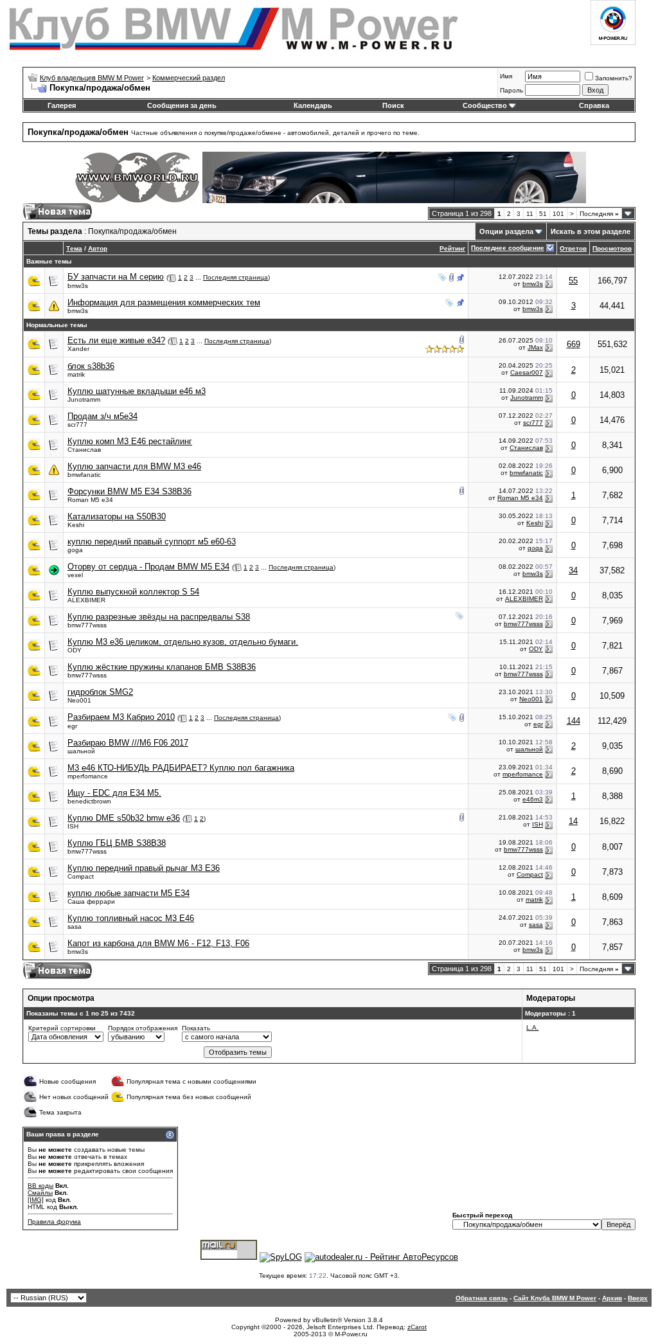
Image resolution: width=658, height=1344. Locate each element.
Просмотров (612, 248)
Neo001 (79, 700)
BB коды (40, 1185)
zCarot (417, 1327)
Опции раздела (506, 231)
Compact (80, 876)
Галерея (62, 105)
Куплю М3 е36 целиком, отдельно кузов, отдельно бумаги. (182, 642)
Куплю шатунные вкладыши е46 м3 (136, 391)
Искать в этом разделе (590, 231)
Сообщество (485, 105)
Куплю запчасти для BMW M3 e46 (134, 466)
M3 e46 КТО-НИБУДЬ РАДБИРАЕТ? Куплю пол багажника (180, 768)
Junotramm (83, 399)
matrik (76, 374)
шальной (81, 751)
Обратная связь (482, 1298)
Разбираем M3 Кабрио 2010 (121, 717)
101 (558, 213)
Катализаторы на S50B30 (116, 516)
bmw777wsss (87, 625)
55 (573, 280)
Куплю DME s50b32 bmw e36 (123, 818)
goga (75, 549)
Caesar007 (526, 372)
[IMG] (36, 1199)
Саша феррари (91, 901)
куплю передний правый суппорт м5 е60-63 (151, 541)
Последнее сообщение (507, 247)
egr (72, 726)
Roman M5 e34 (90, 499)
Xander (78, 348)
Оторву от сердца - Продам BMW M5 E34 (148, 566)
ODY (74, 650)
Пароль (511, 90)
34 (573, 570)
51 (543, 213)
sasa (74, 926)
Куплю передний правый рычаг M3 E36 (143, 868)
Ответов (573, 248)
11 (529, 213)
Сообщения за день (182, 105)
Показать (196, 1028)
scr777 (77, 424)
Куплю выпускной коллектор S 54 (133, 591)
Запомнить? (613, 78)
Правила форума (54, 1221)
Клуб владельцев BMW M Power (92, 78)
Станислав (84, 449)
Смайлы (40, 1192)
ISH (72, 826)
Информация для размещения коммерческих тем (163, 302)
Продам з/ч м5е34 (102, 416)
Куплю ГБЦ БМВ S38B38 (116, 843)
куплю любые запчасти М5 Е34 (128, 893)
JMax (535, 347)
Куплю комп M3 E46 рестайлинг (129, 441)
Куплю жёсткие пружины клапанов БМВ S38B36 (161, 667)
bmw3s (77, 285)
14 (573, 821)
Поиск (393, 105)
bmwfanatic (84, 474)
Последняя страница (235, 277)
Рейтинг (452, 248)
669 (573, 344)
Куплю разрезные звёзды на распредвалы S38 (158, 617)
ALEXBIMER (86, 600)
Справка (594, 105)
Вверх (638, 1298)
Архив (612, 1298)
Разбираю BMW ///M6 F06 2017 (127, 743)
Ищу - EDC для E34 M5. (114, 793)
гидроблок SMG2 (100, 692)
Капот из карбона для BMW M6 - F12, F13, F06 (158, 943)
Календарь (313, 105)
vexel (75, 574)
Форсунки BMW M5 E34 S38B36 (129, 491)
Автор (97, 248)
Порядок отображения (142, 1028)
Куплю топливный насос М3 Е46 (130, 918)
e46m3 (532, 799)
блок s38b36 (90, 366)
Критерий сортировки (62, 1028)
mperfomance (87, 776)
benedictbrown (89, 801)
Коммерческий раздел (188, 78)
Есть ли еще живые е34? (116, 340)
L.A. (532, 1027)
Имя (506, 76)
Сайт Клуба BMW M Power (554, 1298)
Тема (74, 248)
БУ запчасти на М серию (115, 277)
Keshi (75, 524)
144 (573, 721)
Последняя (599, 213)
